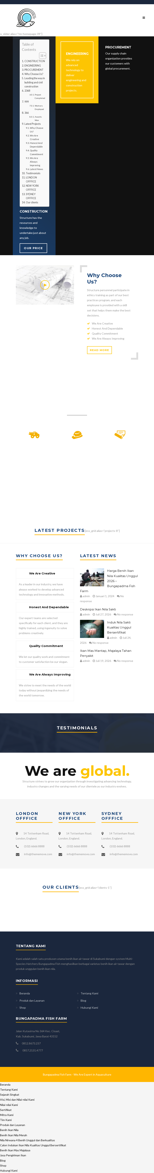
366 (26, 112)
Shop (22, 1007)
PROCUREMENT (34, 69)
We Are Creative (34, 137)
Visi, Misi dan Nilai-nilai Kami (17, 1099)
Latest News (36, 169)
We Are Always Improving (35, 162)
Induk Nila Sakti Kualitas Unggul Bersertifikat (119, 627)
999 (26, 101)
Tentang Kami (89, 993)
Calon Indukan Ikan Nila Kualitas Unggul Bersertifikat (33, 1145)
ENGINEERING (32, 65)
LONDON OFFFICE (31, 179)
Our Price (33, 248)
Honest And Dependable (36, 145)
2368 (27, 90)
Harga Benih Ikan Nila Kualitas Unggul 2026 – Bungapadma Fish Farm (109, 581)
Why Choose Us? (33, 74)
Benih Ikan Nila (9, 1130)
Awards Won (38, 118)
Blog (83, 1000)
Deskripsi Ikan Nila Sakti (98, 609)
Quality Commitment (36, 152)
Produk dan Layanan (32, 1000)
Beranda (24, 993)
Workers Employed (39, 107)
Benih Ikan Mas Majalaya (15, 1150)
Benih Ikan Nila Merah (13, 1135)
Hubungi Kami (89, 1007)
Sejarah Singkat (9, 1094)
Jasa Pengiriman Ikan (13, 1155)
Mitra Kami (6, 1115)
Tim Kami (6, 1120)
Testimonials (33, 173)
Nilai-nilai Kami (9, 1104)
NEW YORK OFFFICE (32, 187)
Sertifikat (6, 1110)
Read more (99, 350)
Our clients (32, 202)
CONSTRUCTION (34, 61)
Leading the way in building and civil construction (34, 82)
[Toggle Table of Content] (40, 55)
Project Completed (40, 96)
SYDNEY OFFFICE (31, 196)
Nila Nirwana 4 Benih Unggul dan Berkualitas (27, 1140)
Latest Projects (32, 123)
